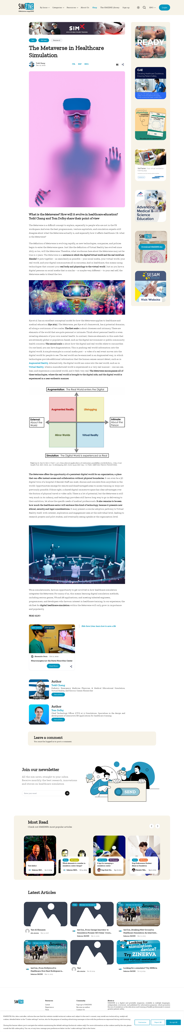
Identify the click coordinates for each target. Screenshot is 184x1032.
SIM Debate (74, 860)
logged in (50, 741)
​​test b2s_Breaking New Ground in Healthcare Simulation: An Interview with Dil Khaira (139, 933)
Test (79, 968)
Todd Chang (40, 63)
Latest (47, 1005)
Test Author (32, 866)
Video (74, 905)
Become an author (83, 1007)
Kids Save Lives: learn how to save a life (98, 626)
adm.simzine (35, 933)
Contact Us (80, 1010)
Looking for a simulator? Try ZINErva (140, 968)
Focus (65, 860)
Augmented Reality (38, 363)
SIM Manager (114, 860)
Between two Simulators (87, 905)
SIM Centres (102, 860)
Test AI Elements (38, 930)
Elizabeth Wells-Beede (142, 870)
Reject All (157, 1022)
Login (164, 7)
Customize (142, 1022)
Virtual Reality (36, 367)
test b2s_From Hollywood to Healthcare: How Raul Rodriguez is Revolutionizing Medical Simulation (47, 971)
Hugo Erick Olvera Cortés (109, 870)
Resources (122, 943)
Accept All (173, 1022)
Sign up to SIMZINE (84, 1005)
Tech (47, 1010)
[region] (92, 1021)
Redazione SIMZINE (38, 870)
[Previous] (151, 826)
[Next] (157, 826)
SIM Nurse (143, 860)
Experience (49, 1007)
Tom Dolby (57, 710)
